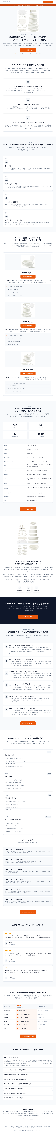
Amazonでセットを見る (28, 617)
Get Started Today (28, 912)
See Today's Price (28, 723)
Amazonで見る (48, 2)
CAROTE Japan (8, 2)
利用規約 (31, 1119)
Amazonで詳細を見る (28, 509)
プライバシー (25, 1119)
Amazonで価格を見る (28, 50)
